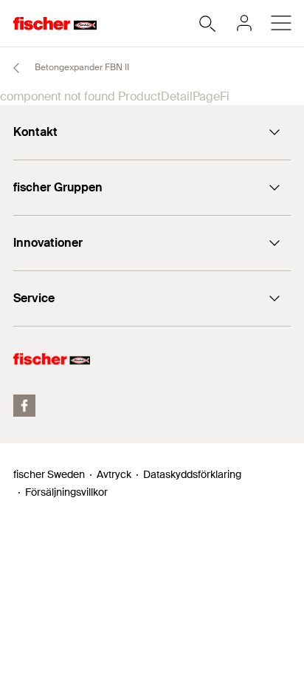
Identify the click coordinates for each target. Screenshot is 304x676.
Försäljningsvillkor (66, 492)
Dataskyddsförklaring (192, 474)
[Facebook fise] (24, 406)
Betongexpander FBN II (80, 67)
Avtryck (114, 474)
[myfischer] (244, 22)
